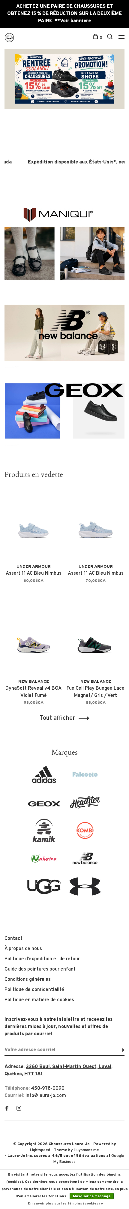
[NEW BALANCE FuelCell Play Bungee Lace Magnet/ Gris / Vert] (95, 639)
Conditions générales (27, 980)
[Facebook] (6, 1109)
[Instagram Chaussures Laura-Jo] (18, 1109)
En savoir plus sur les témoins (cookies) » (65, 1203)
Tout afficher (57, 718)
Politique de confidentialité (34, 990)
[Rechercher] (110, 37)
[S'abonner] (117, 1050)
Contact (13, 939)
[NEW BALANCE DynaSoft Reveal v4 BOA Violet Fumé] (33, 639)
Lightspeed (40, 1150)
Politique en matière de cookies (39, 1000)
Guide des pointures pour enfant (40, 969)
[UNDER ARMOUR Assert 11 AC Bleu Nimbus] (33, 524)
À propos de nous (23, 949)
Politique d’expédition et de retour (42, 959)
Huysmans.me (86, 1150)
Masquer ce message (91, 1196)
